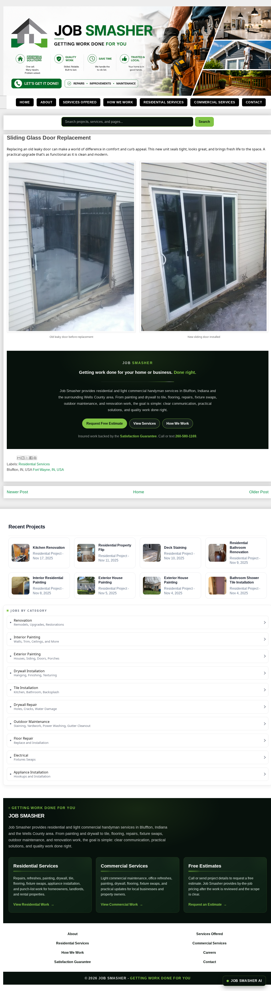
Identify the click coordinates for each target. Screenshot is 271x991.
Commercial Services (209, 943)
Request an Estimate (205, 904)
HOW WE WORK (120, 102)
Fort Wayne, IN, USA (48, 469)
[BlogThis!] (23, 458)
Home (138, 492)
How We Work (177, 423)
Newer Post (17, 492)
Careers (209, 952)
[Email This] (19, 458)
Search (204, 121)
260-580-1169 (185, 436)
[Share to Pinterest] (35, 458)
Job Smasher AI (246, 981)
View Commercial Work (119, 904)
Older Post (258, 492)
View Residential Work (31, 904)
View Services (144, 423)
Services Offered (209, 934)
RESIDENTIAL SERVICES (164, 102)
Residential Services (34, 464)
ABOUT (46, 102)
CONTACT (254, 102)
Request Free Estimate (104, 423)
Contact (209, 962)
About (72, 934)
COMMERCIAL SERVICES (214, 102)
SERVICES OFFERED (80, 102)
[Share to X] (27, 458)
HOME (25, 102)
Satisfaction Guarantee (138, 436)
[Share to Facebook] (31, 458)
